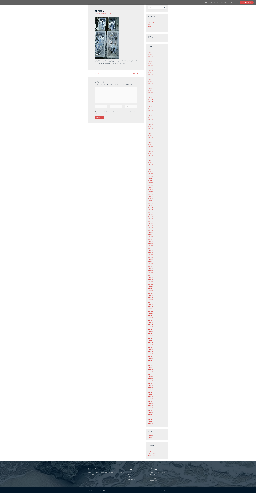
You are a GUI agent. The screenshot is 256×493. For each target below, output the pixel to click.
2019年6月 (150, 243)
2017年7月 (150, 295)
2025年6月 (150, 81)
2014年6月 (150, 376)
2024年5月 (150, 110)
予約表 (210, 2)
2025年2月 (150, 90)
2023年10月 (151, 126)
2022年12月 (150, 149)
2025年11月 (150, 70)
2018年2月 (150, 279)
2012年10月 (150, 421)
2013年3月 (150, 410)
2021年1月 (150, 200)
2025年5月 (150, 83)
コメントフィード (152, 453)
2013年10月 (150, 394)
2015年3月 (150, 356)
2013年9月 (150, 396)
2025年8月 (150, 77)
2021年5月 (150, 191)
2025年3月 (150, 88)
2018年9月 (150, 264)
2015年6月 (150, 349)
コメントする (111, 13)
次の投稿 (136, 73)
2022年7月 (150, 160)
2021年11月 (150, 178)
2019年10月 (150, 234)
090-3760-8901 (153, 480)
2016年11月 (150, 313)
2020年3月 (150, 223)
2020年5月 (150, 218)
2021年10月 (150, 180)
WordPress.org (151, 455)
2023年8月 (150, 131)
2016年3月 (150, 329)
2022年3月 (150, 169)
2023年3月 (150, 142)
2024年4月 (150, 113)
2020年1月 (150, 227)
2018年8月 (150, 266)
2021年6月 (150, 189)
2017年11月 (150, 286)
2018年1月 (150, 282)
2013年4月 (150, 408)
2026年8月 (150, 50)
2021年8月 (150, 185)
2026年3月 (150, 61)
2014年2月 (150, 385)
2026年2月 (150, 63)
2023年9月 (150, 128)
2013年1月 (150, 414)
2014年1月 (150, 387)
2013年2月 (150, 412)
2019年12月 (150, 230)
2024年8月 (150, 104)
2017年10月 (150, 288)
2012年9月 (150, 423)
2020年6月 (150, 216)
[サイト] (131, 107)
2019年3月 (150, 250)
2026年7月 (150, 52)
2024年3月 (150, 115)
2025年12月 (150, 68)
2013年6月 (150, 403)
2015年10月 (150, 340)
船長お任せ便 (151, 22)
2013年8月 (150, 399)
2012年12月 (150, 417)
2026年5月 (150, 56)
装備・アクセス (233, 2)
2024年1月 (150, 119)
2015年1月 (150, 360)
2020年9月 (150, 209)
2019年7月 (150, 241)
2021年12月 (150, 176)
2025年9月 (150, 74)
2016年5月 (150, 324)
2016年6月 (150, 322)
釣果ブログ (216, 2)
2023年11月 (150, 124)
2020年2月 (150, 225)
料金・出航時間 (224, 2)
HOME (205, 2)
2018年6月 (150, 270)
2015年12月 (150, 336)
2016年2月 (150, 331)
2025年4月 (150, 86)
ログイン (150, 449)
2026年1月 (150, 65)
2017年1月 (150, 309)
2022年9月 (150, 155)
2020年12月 (151, 203)
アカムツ (150, 20)
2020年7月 (150, 214)
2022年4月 (150, 167)
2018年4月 (150, 275)
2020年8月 (150, 212)
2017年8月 (150, 293)
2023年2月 (150, 144)
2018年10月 (150, 261)
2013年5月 (150, 405)
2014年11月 (150, 365)
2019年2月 (150, 252)
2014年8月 (150, 372)
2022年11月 (150, 151)
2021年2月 (150, 198)
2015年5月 (150, 351)
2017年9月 (150, 291)
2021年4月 (150, 194)
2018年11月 (150, 259)
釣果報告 (150, 437)
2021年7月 (150, 187)
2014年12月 (150, 363)
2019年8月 (150, 239)
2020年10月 (151, 207)
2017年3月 (150, 304)
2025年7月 (150, 79)
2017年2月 (150, 306)
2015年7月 (150, 347)
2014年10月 (150, 367)
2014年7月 (150, 374)
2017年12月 (150, 284)
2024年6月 (150, 108)
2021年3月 (150, 196)
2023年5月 (150, 137)
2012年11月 (150, 419)
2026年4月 (150, 59)
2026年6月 (150, 54)
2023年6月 (150, 135)
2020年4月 (150, 221)
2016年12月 (150, 311)
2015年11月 (150, 338)
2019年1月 (150, 255)
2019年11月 (150, 232)
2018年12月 (150, 257)
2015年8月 (150, 345)
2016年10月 (150, 315)
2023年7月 (150, 133)
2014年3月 (150, 383)
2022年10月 (151, 153)
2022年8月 (150, 158)
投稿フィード (151, 451)
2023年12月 (150, 122)
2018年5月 (150, 273)
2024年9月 (150, 101)
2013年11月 (150, 392)
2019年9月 (150, 236)
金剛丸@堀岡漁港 (154, 479)
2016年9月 (150, 318)
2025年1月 (150, 92)
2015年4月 (150, 354)
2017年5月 (150, 300)
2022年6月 (150, 162)
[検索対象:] (157, 7)
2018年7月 (150, 268)
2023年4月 (150, 140)
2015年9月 (150, 342)
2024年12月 (151, 95)
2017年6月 (150, 297)
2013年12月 (150, 390)
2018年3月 (150, 277)
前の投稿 (96, 73)
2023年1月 (150, 146)
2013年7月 (150, 401)
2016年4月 (150, 327)
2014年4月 (150, 381)
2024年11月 (150, 97)
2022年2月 (150, 171)
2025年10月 (151, 72)
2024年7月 (150, 106)
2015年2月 (150, 358)
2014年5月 (150, 378)
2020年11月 (150, 205)
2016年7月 (150, 320)
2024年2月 (150, 117)
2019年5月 (150, 245)
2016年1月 (150, 333)
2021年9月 (150, 182)
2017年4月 (150, 302)
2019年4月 (150, 248)
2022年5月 (150, 164)
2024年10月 (151, 99)
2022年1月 (150, 173)
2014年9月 (150, 369)
